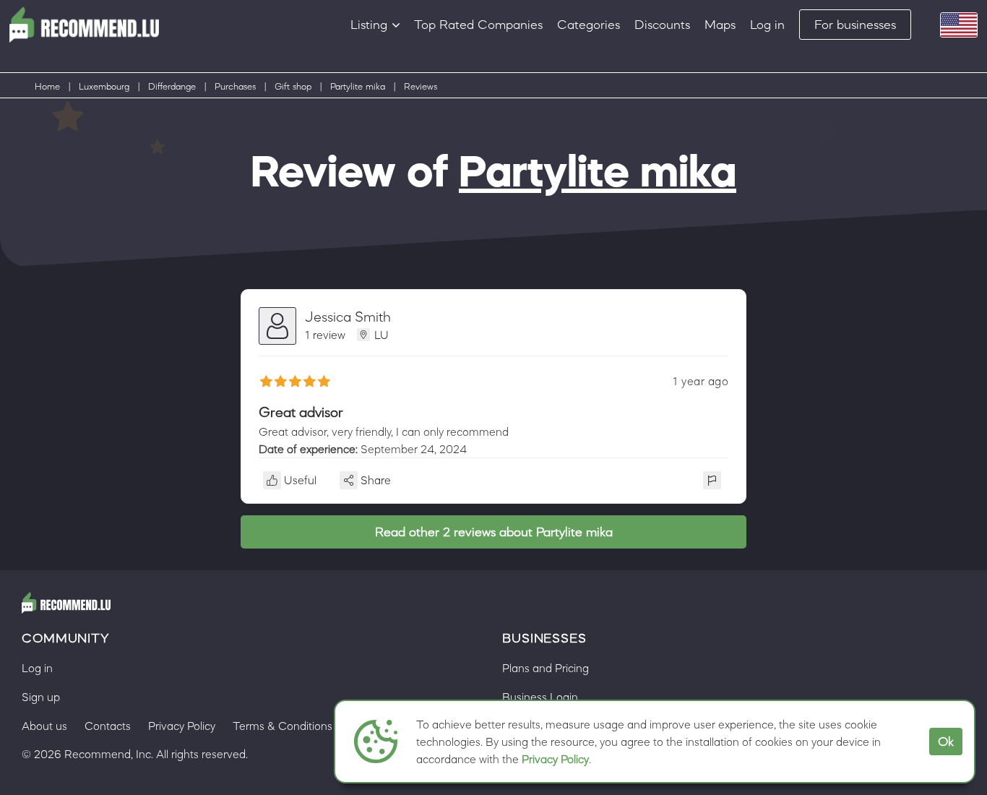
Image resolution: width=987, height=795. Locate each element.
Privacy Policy (555, 759)
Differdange (172, 86)
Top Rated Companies (478, 24)
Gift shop (293, 86)
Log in (767, 24)
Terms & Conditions (282, 725)
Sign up (41, 696)
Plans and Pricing (545, 668)
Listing (368, 24)
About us (44, 725)
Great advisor (301, 412)
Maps (720, 24)
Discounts (662, 24)
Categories (588, 24)
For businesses (855, 24)
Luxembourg (104, 86)
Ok (946, 741)
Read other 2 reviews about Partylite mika (494, 531)
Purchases (235, 86)
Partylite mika (357, 86)
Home (47, 86)
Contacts (108, 725)
